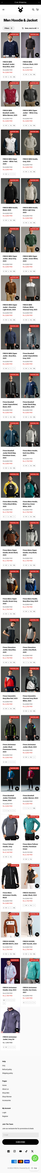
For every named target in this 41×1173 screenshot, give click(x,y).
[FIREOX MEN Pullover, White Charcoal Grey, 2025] (30, 288)
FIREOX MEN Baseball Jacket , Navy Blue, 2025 (9, 64)
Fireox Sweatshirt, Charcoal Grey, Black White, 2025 (30, 698)
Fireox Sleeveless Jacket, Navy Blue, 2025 (9, 649)
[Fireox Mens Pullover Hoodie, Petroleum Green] (30, 827)
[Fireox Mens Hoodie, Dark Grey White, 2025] (30, 434)
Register (5, 1116)
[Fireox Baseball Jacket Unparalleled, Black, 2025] (10, 385)
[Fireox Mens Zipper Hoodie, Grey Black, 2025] (30, 533)
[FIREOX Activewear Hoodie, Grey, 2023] (10, 971)
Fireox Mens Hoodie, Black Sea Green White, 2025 (30, 504)
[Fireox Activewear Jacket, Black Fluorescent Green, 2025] (10, 728)
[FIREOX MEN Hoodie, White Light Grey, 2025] (30, 191)
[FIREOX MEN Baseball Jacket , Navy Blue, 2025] (10, 45)
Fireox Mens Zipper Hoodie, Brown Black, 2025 (10, 552)
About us (5, 1089)
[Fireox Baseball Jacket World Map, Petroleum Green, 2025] (10, 434)
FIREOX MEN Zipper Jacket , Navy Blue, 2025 (10, 356)
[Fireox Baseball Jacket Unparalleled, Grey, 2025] (30, 337)
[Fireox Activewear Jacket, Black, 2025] (30, 728)
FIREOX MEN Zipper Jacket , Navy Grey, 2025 (10, 258)
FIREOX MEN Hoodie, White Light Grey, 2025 (30, 210)
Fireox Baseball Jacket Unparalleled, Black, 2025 (10, 404)
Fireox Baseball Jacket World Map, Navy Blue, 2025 (29, 404)
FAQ (3, 1066)
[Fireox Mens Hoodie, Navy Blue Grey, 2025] (30, 582)
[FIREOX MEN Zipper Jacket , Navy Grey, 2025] (10, 239)
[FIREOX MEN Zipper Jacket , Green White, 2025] (30, 239)
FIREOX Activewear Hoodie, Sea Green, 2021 (30, 990)
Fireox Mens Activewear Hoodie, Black (10, 895)
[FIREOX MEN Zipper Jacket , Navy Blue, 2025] (10, 337)
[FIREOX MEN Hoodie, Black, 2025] (10, 191)
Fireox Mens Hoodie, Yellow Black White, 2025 (10, 504)
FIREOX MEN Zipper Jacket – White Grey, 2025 (30, 113)
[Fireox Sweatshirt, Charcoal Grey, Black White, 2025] (30, 679)
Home (4, 1085)
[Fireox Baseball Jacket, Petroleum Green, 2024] (10, 779)
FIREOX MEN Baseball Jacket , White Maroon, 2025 (10, 113)
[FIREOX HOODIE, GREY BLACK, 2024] (30, 924)
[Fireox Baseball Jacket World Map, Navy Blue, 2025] (30, 385)
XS (4, 1000)
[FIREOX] (20, 9)
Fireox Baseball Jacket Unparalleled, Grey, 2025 (30, 356)
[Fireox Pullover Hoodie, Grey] (10, 827)
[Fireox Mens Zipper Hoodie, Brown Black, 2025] (10, 533)
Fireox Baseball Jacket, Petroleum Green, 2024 (9, 798)
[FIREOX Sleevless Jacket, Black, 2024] (30, 876)
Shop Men (5, 1093)
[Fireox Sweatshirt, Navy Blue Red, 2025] (10, 679)
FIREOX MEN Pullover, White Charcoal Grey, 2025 (30, 307)
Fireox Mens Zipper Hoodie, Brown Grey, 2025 (10, 601)
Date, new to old (30, 28)
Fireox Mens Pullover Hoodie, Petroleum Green (30, 846)
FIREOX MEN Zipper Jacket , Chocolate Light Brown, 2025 (10, 307)
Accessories (6, 1100)
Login (4, 1112)
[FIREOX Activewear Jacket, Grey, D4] (10, 1020)
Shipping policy (7, 1073)
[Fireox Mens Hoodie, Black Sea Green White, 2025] (30, 485)
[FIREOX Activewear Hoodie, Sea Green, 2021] (30, 971)
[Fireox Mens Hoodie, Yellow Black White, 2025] (10, 485)
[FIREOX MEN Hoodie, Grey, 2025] (30, 142)
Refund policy (7, 1069)
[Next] (39, 2)
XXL (14, 77)
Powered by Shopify (26, 1168)
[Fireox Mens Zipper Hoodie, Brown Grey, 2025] (10, 582)
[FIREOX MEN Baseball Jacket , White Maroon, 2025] (10, 94)
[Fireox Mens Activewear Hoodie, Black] (10, 876)
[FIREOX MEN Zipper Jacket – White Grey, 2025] (30, 94)
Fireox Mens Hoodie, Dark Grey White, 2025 (30, 453)
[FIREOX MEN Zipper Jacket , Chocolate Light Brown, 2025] (10, 288)
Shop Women (7, 1097)
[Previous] (3, 2)
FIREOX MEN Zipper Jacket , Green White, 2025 (30, 258)
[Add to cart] (17, 55)
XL (11, 77)
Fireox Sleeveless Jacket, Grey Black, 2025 (29, 649)
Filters (7, 28)
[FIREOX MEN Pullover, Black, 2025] (30, 45)
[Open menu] (3, 10)
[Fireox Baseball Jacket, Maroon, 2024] (30, 779)
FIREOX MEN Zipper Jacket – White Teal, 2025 (10, 161)
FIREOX (16, 1168)
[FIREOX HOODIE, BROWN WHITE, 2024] (10, 924)
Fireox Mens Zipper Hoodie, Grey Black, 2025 (30, 552)
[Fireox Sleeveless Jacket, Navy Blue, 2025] (10, 630)
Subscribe (20, 1142)
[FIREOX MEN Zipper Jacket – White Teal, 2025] (10, 142)
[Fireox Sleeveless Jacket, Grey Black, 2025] (30, 630)
